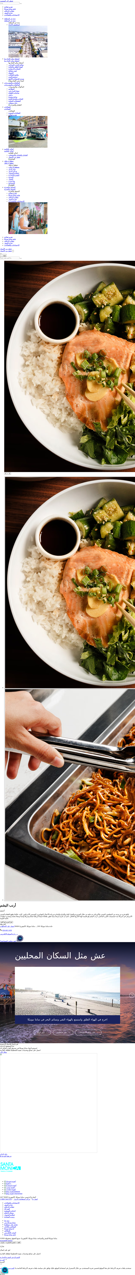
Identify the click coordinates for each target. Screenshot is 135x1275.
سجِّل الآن (3, 1052)
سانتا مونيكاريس (10, 1223)
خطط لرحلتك (9, 161)
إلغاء (4, 256)
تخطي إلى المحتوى (6, 1)
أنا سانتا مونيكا (9, 1229)
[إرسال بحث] (21, 258)
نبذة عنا (6, 1221)
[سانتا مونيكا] (10, 1178)
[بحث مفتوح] (13, 251)
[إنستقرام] (10, 1185)
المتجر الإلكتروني (10, 1233)
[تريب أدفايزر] (13, 1193)
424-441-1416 (7, 930)
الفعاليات (7, 107)
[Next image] (9, 473)
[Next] (131, 995)
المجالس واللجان (10, 1227)
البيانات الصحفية (10, 1211)
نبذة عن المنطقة (10, 19)
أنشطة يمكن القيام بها (11, 59)
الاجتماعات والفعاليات (11, 15)
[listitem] (42, 1032)
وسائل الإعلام (9, 1213)
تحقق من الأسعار (14, 157)
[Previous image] (5, 473)
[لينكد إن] (10, 1189)
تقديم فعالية (8, 7)
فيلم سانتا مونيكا (10, 9)
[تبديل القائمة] (1, 253)
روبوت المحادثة (9, 1217)
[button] (67, 1262)
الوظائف (7, 1231)
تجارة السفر (8, 13)
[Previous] (3, 995)
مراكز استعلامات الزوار (22, 1199)
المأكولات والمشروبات (12, 83)
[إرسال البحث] (21, 3)
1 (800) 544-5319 (6, 1199)
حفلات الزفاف (9, 11)
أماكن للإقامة (9, 149)
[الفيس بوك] (10, 1181)
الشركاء (7, 1209)
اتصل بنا (35, 1199)
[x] (7, 1183)
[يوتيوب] (9, 1187)
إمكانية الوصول (9, 1215)
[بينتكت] (12, 1191)
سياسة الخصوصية (6, 1240)
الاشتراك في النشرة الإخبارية (10, 1257)
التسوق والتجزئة (9, 187)
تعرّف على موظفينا (11, 1225)
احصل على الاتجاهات (7, 926)
